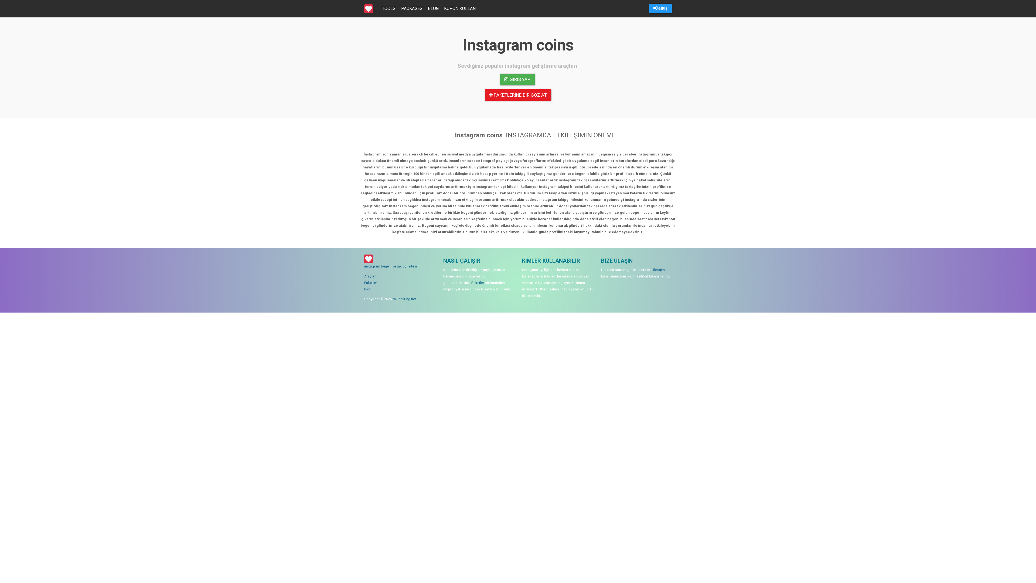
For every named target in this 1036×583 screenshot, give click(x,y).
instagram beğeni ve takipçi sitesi (390, 266)
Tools (389, 8)
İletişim (659, 270)
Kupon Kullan (460, 8)
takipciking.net (404, 299)
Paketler (370, 283)
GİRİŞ (662, 8)
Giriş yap (519, 79)
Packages (412, 8)
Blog (433, 8)
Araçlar (370, 276)
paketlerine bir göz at (520, 95)
